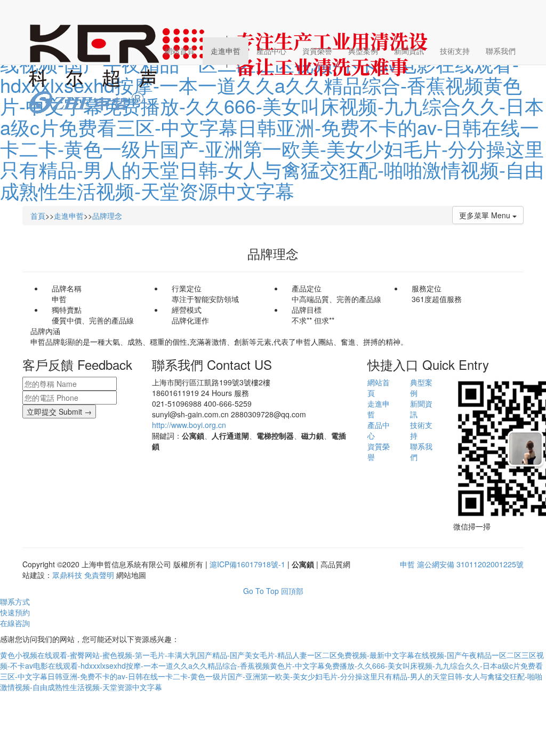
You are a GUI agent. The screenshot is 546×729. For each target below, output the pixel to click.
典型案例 (363, 50)
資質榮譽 (317, 50)
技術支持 (455, 50)
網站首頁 (180, 50)
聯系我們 (501, 50)
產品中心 (271, 50)
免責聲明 (99, 574)
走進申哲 (225, 50)
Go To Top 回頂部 (273, 590)
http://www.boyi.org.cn (189, 424)
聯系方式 (15, 601)
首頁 (37, 215)
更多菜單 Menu (485, 215)
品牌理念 (107, 215)
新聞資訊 (409, 50)
